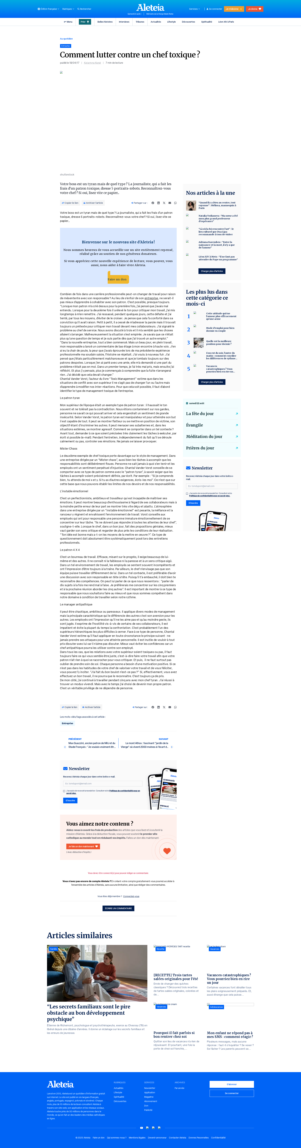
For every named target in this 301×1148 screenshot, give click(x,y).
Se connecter (215, 9)
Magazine (148, 1096)
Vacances (161, 1006)
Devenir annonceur (157, 1137)
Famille (53, 949)
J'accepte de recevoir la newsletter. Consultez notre (103, 792)
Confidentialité (218, 1137)
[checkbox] (64, 791)
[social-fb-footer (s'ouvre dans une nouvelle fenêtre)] (147, 1127)
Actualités (156, 21)
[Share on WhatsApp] (175, 203)
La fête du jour (200, 413)
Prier (83, 21)
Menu (69, 21)
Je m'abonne (232, 8)
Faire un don (117, 279)
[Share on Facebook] (153, 203)
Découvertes (188, 21)
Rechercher (85, 9)
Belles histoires (105, 21)
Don (146, 1105)
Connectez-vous (131, 896)
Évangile (194, 425)
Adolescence (216, 1007)
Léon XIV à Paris (226, 21)
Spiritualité (206, 21)
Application (149, 1092)
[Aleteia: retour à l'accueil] (150, 7)
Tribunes (140, 21)
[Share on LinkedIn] (158, 203)
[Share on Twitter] (164, 203)
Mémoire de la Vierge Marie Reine (159, 14)
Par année (179, 1088)
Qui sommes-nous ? (116, 1137)
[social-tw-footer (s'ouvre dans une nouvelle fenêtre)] (153, 1127)
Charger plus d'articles (212, 271)
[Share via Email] (170, 203)
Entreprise (67, 723)
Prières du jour (200, 448)
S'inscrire (70, 800)
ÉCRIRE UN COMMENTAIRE (118, 908)
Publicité (148, 1110)
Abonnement (150, 1101)
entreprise (151, 298)
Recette (160, 949)
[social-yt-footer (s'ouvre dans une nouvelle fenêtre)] (141, 1127)
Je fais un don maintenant (81, 846)
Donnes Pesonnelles (199, 1137)
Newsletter (149, 1088)
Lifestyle (171, 21)
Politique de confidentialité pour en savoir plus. (209, 495)
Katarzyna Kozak (92, 62)
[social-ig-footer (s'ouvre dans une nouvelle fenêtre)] (159, 1127)
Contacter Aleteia (177, 1137)
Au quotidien (66, 38)
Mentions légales (137, 1137)
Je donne (252, 8)
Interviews (124, 21)
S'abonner (232, 1084)
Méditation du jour (204, 436)
